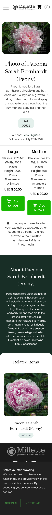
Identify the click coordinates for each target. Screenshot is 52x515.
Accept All (11, 503)
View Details (33, 503)
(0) (46, 7)
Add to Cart (13, 203)
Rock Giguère (31, 135)
